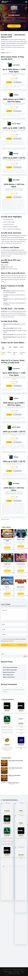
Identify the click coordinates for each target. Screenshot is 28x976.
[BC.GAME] (10, 181)
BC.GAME (16, 180)
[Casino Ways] (9, 124)
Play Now (14, 25)
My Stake (21, 723)
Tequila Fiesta (7, 563)
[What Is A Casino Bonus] (4, 780)
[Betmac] (11, 154)
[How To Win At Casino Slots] (4, 773)
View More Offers (5, 519)
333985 (4, 689)
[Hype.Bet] (7, 708)
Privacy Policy (16, 971)
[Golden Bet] (21, 847)
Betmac (16, 153)
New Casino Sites (12, 973)
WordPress (16, 969)
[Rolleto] (11, 96)
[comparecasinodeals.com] (6, 1)
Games (18, 973)
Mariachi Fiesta (20, 587)
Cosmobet (16, 65)
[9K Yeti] (7, 584)
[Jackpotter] (7, 743)
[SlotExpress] (21, 743)
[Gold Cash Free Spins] (7, 537)
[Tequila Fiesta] (7, 561)
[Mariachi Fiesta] (20, 584)
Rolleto (16, 95)
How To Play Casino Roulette (10, 667)
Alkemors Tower (21, 539)
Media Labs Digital (21, 969)
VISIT (9, 82)
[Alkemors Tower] (20, 537)
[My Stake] (21, 721)
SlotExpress (21, 744)
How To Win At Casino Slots (10, 669)
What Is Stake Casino (8, 674)
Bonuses (22, 971)
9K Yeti (7, 587)
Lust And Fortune (20, 563)
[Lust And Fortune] (20, 561)
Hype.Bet (7, 710)
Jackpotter (7, 744)
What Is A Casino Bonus (9, 672)
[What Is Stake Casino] (4, 782)
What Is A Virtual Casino (9, 677)
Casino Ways (16, 123)
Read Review (18, 82)
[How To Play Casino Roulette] (4, 766)
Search (2, 654)
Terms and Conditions (8, 971)
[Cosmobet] (10, 66)
